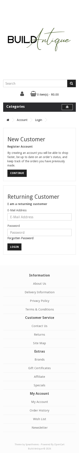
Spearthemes (32, 444)
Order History (39, 410)
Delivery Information (40, 292)
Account (22, 120)
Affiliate (39, 377)
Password (13, 225)
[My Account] (22, 94)
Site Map (39, 343)
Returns (39, 334)
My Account (39, 402)
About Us (39, 284)
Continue (17, 173)
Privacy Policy (39, 301)
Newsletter (40, 428)
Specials (39, 385)
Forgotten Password (20, 238)
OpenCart (59, 444)
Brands (40, 359)
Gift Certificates (39, 368)
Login (38, 120)
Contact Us (39, 326)
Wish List (39, 419)
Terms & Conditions (39, 309)
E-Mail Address (17, 210)
